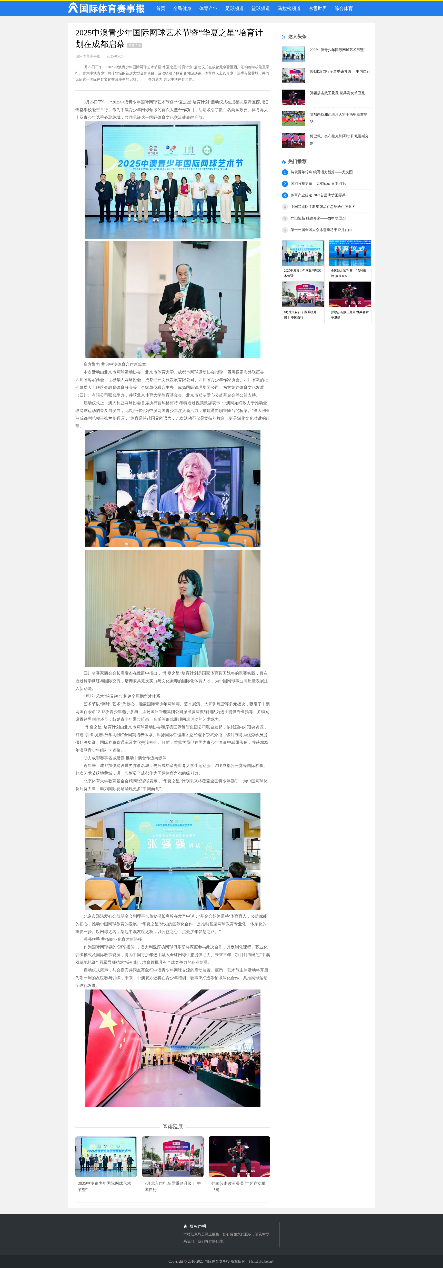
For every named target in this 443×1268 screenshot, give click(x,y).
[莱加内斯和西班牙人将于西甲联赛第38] (293, 125)
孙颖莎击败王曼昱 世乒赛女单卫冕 (337, 93)
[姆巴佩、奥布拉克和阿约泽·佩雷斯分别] (293, 146)
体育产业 (207, 8)
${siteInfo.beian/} (262, 1261)
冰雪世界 (316, 8)
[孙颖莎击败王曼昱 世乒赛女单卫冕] (293, 103)
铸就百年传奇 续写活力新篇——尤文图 (322, 172)
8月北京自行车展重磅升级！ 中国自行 (340, 71)
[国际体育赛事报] (106, 8)
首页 (159, 8)
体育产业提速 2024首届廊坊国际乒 (318, 195)
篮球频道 (259, 8)
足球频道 (233, 8)
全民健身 (181, 8)
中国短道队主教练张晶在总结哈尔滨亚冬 (323, 207)
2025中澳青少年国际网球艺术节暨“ (337, 50)
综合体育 (342, 8)
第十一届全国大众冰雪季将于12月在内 (321, 230)
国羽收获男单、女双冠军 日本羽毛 (318, 184)
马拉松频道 (288, 8)
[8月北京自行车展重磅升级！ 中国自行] (293, 82)
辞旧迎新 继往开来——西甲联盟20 (318, 218)
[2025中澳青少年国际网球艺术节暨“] (293, 60)
